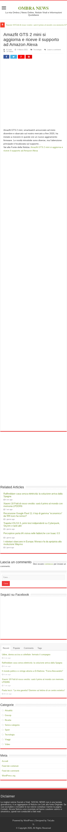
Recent (6, 648)
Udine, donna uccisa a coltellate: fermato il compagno (26, 654)
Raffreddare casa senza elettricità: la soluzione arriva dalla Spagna (32, 663)
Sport (7, 730)
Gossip (8, 715)
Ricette (8, 720)
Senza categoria (12, 725)
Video (7, 744)
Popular (16, 648)
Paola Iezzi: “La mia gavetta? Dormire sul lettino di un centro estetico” (33, 690)
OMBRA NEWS (33, 8)
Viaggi (7, 739)
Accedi (5, 761)
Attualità (8, 710)
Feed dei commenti (10, 771)
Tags (40, 648)
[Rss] (33, 824)
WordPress (29, 820)
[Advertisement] (33, 94)
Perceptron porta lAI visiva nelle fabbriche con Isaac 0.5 (31, 533)
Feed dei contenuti (10, 766)
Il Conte (9, 50)
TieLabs (50, 820)
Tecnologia (37, 50)
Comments (29, 648)
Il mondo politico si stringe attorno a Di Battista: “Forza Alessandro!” (32, 671)
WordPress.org (8, 775)
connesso (48, 564)
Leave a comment (54, 50)
